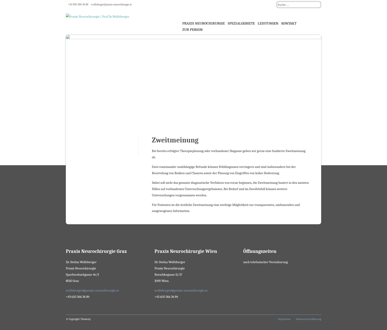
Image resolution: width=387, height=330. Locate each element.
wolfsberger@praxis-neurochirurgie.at (111, 4)
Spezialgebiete (241, 23)
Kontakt (289, 23)
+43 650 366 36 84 (78, 4)
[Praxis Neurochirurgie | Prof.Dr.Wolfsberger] (118, 22)
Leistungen (268, 23)
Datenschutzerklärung (308, 319)
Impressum (284, 319)
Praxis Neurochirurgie (203, 23)
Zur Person (192, 30)
